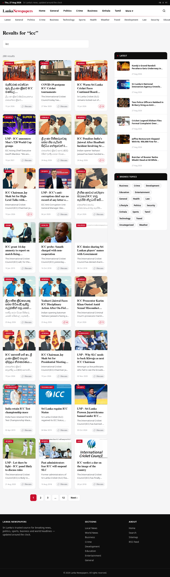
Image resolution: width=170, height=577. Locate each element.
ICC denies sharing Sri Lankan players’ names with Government (90, 250)
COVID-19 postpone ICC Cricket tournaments (53, 88)
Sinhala (106, 10)
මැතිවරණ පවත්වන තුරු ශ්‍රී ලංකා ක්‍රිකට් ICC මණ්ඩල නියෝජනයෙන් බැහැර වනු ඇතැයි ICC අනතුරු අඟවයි (19, 93)
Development (131, 19)
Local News (91, 528)
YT (166, 2)
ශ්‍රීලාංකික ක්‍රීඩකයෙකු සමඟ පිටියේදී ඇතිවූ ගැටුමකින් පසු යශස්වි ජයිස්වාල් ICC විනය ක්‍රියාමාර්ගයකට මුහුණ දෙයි (18, 310)
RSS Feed (134, 541)
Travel (117, 19)
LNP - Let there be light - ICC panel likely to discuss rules (18, 466)
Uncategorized (126, 225)
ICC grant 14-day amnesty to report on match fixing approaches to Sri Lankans (17, 254)
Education (124, 192)
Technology (69, 19)
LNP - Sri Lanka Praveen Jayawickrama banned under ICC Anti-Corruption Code (90, 414)
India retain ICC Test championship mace (17, 410)
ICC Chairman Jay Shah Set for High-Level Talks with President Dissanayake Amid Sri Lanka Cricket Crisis (18, 201)
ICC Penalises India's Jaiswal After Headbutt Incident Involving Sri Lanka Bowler (91, 143)
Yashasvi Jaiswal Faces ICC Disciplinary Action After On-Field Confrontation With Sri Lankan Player (54, 308)
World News (91, 532)
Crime (79, 10)
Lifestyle (123, 205)
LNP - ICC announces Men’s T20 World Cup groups (18, 142)
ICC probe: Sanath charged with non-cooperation (52, 250)
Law (144, 19)
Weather (105, 19)
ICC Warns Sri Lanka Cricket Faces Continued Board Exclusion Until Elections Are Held (90, 91)
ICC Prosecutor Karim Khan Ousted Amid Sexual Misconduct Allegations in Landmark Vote (90, 308)
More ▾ (129, 10)
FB (160, 2)
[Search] (164, 10)
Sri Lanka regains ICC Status (54, 410)
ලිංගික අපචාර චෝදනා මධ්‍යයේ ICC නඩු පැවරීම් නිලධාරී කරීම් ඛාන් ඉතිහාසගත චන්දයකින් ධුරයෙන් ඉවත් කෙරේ (90, 201)
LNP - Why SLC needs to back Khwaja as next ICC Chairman (90, 358)
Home (42, 10)
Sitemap (133, 537)
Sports (82, 19)
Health (93, 19)
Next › (74, 497)
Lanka (18, 11)
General (54, 10)
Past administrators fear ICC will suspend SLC (54, 466)
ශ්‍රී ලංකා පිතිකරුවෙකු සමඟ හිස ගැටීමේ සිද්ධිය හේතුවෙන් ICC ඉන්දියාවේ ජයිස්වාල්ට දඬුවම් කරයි (55, 145)
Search (132, 532)
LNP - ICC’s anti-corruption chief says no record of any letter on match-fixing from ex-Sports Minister (55, 199)
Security (155, 19)
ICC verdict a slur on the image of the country (89, 466)
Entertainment (142, 192)
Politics (67, 10)
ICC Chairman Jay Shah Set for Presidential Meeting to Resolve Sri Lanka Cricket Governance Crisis (55, 363)
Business (92, 10)
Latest (7, 19)
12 (63, 497)
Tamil (118, 10)
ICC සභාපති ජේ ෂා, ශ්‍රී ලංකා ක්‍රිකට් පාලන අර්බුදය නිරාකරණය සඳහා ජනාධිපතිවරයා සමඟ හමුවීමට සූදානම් (18, 361)
